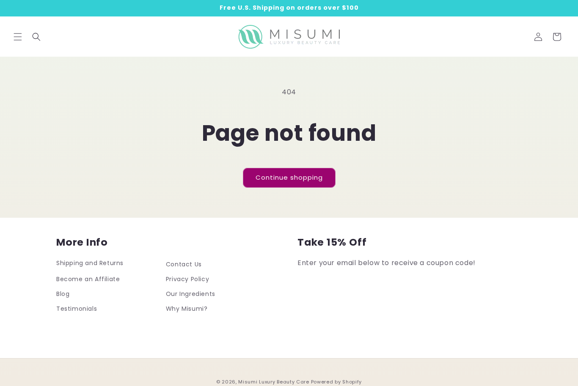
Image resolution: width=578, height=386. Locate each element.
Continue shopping (289, 177)
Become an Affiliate (88, 279)
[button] (17, 36)
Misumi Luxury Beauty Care (273, 381)
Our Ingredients (190, 294)
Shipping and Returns (90, 263)
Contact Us (184, 264)
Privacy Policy (187, 279)
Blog (62, 294)
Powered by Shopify (336, 381)
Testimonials (76, 308)
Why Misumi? (187, 308)
